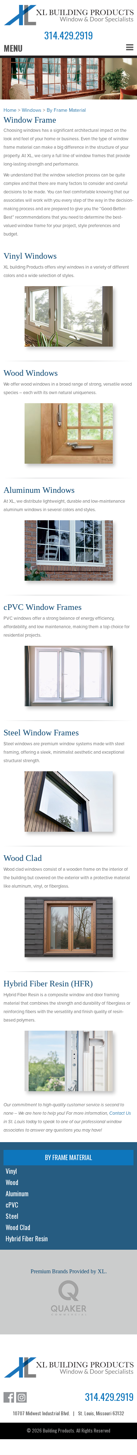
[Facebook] (9, 1397)
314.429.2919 (68, 35)
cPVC (12, 1204)
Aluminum (17, 1193)
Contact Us (120, 1113)
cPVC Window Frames (42, 607)
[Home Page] (68, 15)
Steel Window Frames (41, 732)
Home (10, 110)
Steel (12, 1216)
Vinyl (11, 1171)
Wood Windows (31, 373)
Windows (31, 110)
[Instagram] (21, 1397)
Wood (12, 1182)
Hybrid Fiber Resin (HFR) (48, 983)
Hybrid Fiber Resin (27, 1238)
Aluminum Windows (39, 490)
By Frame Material (66, 110)
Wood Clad (23, 858)
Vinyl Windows (30, 255)
